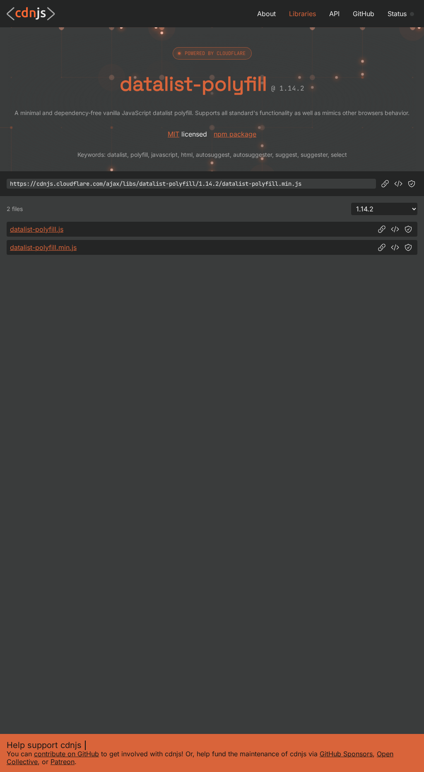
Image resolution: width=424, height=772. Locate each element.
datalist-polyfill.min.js (43, 247)
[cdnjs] (31, 13)
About (266, 14)
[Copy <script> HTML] (398, 183)
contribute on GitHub (66, 754)
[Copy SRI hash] (411, 183)
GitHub (363, 14)
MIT (173, 134)
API (334, 14)
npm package (235, 134)
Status (397, 14)
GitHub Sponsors (346, 754)
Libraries (302, 14)
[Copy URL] (385, 183)
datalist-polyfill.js (36, 229)
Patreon (63, 762)
